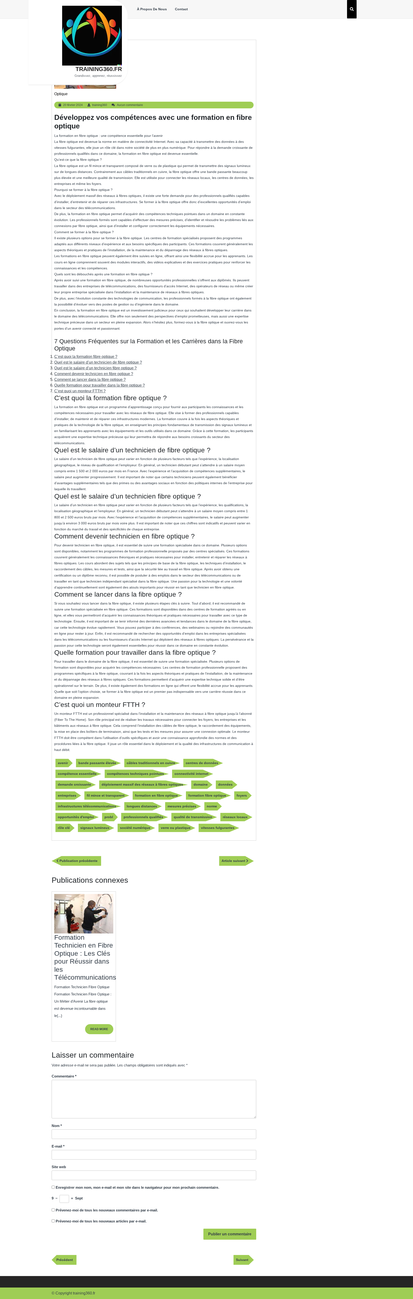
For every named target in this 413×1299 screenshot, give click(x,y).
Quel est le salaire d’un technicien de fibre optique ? (98, 362)
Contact (181, 9)
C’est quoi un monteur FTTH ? (80, 391)
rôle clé (64, 828)
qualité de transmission (193, 817)
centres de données (202, 763)
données (225, 784)
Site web (59, 1167)
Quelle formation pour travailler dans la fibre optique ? (99, 385)
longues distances (142, 806)
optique (61, 94)
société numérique (135, 828)
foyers (242, 795)
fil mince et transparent (106, 795)
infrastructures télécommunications (87, 806)
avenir (63, 763)
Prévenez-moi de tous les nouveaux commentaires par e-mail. (107, 1210)
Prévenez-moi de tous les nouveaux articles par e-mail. (101, 1221)
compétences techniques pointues (135, 774)
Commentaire (64, 1076)
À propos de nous (152, 9)
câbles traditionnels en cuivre (151, 763)
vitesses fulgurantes (217, 828)
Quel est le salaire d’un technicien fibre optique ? (95, 368)
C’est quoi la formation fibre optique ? (85, 357)
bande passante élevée (97, 763)
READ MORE (101, 1030)
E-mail (58, 1146)
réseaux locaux (235, 817)
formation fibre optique (207, 795)
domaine (201, 784)
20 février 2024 (73, 105)
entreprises (67, 795)
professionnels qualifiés (143, 817)
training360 (99, 105)
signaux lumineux (94, 828)
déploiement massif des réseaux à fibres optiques (142, 784)
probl (108, 817)
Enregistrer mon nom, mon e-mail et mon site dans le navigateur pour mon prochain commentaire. (137, 1187)
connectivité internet (191, 774)
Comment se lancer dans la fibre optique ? (90, 379)
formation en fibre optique (156, 795)
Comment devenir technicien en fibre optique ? (93, 374)
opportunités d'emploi (76, 817)
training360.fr (99, 69)
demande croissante (74, 784)
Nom (57, 1126)
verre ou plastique (175, 828)
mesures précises (182, 806)
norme (212, 806)
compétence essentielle (77, 774)
